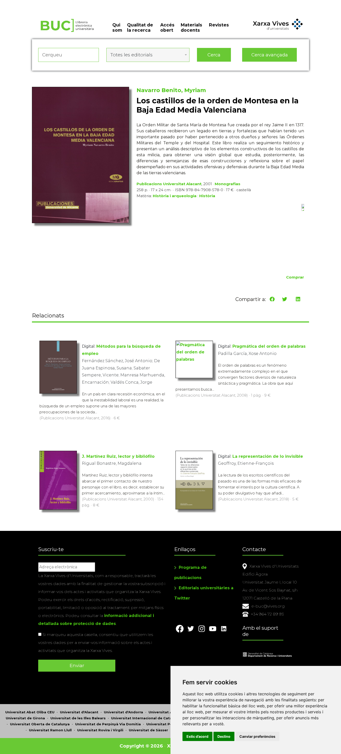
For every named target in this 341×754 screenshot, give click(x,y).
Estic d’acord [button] (197, 736)
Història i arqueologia (174, 195)
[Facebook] (272, 299)
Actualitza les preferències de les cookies (47, 3)
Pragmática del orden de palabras (269, 346)
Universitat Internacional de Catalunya (146, 718)
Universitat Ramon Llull (50, 730)
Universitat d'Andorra (123, 712)
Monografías (227, 183)
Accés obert (167, 27)
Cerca (213, 55)
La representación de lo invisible (267, 456)
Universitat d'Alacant (79, 712)
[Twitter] (285, 299)
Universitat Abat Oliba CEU (29, 712)
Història (207, 195)
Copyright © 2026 (141, 746)
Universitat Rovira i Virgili (100, 730)
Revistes (219, 24)
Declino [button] (223, 736)
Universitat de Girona (25, 718)
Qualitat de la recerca (140, 27)
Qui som (117, 27)
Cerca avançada (269, 55)
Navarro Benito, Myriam (171, 90)
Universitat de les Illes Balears (78, 718)
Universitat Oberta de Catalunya (40, 724)
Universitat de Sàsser (148, 730)
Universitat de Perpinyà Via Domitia (108, 724)
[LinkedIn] (298, 299)
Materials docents (191, 27)
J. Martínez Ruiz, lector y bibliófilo (118, 456)
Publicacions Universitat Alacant (169, 183)
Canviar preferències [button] (257, 736)
